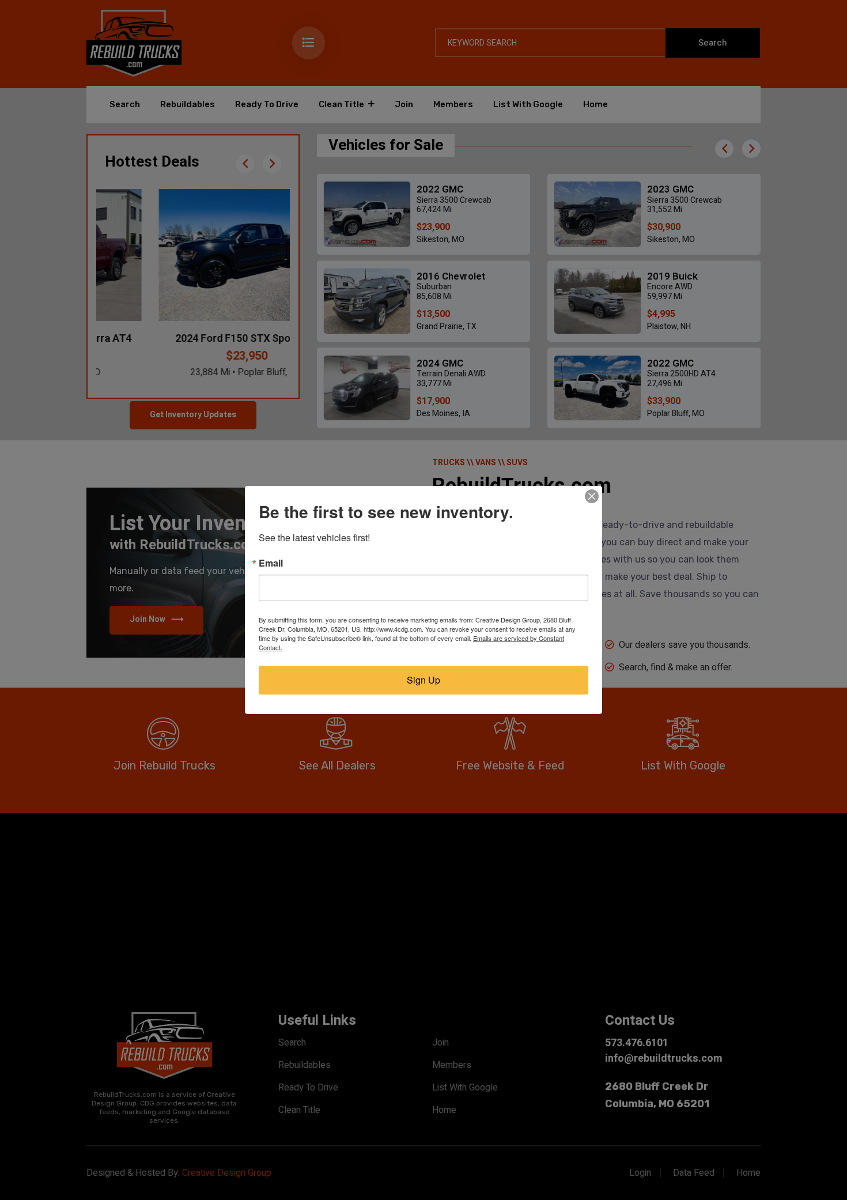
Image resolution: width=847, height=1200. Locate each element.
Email (271, 563)
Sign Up (423, 679)
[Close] (592, 496)
